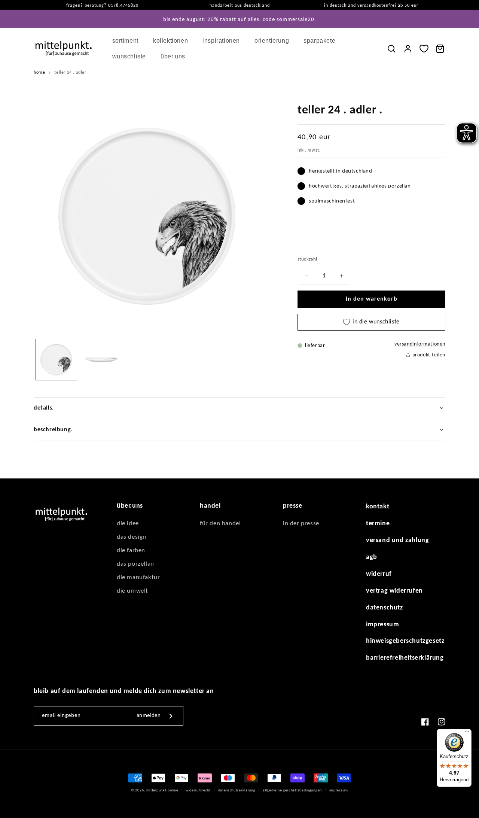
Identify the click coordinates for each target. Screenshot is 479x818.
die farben (131, 550)
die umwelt (132, 591)
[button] (128, 41)
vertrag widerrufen (394, 590)
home (39, 72)
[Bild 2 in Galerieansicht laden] (101, 359)
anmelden (149, 715)
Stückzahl (307, 259)
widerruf (379, 573)
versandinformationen (419, 344)
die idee (128, 523)
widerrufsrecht (198, 790)
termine (378, 523)
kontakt (377, 506)
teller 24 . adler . (71, 72)
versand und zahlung (397, 540)
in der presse (301, 523)
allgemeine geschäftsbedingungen (292, 790)
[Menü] (467, 733)
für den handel (220, 523)
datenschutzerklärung (237, 790)
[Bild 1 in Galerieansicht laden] (56, 359)
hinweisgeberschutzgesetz (405, 641)
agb (371, 557)
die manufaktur (138, 577)
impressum (382, 624)
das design (131, 537)
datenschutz (384, 607)
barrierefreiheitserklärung (405, 658)
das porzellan (135, 564)
